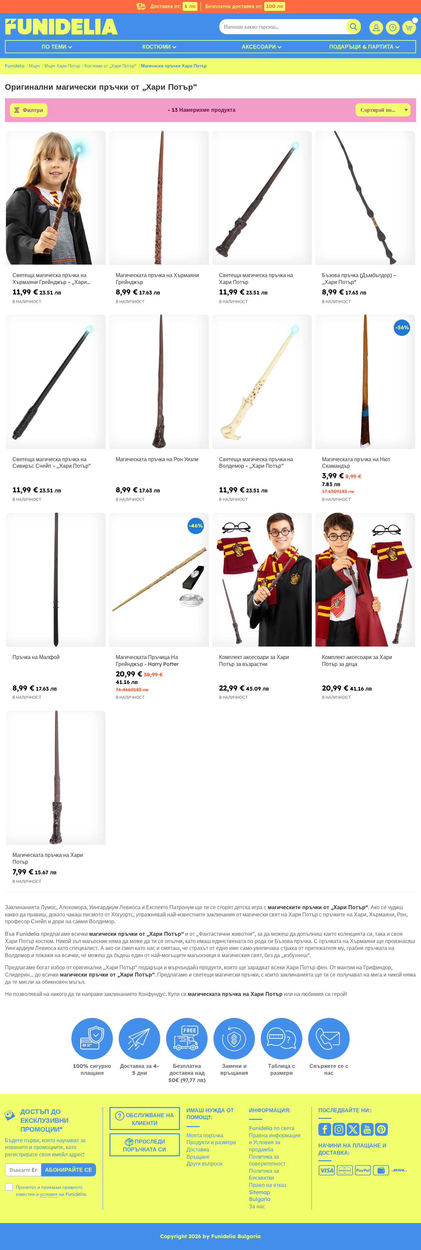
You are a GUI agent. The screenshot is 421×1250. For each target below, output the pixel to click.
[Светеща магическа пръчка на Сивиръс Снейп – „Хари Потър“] (56, 382)
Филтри (33, 110)
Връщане (198, 1156)
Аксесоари (259, 46)
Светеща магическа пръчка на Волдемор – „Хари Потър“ (256, 462)
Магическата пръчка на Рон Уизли (157, 459)
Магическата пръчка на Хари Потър (47, 858)
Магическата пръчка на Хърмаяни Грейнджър (157, 278)
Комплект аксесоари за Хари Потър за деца (357, 660)
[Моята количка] (409, 28)
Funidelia (14, 65)
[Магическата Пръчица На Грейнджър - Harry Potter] (159, 580)
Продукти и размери (211, 1142)
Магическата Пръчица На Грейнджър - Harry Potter (147, 660)
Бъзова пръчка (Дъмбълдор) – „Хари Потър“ (359, 278)
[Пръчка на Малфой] (56, 580)
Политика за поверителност (267, 1160)
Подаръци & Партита (361, 46)
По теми (54, 46)
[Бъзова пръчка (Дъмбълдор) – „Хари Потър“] (365, 198)
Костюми (156, 46)
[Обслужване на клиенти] (393, 28)
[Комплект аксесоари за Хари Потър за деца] (365, 580)
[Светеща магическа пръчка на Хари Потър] (262, 198)
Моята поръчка (204, 1135)
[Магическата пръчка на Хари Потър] (56, 778)
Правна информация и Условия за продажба (275, 1142)
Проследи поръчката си (144, 1145)
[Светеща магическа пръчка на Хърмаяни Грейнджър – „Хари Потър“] (56, 198)
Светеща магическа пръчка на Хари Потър (256, 278)
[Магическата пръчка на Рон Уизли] (159, 382)
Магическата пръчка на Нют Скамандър (356, 462)
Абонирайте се (68, 1170)
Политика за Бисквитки (264, 1174)
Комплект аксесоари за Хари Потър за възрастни (254, 660)
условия (49, 1194)
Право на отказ (267, 1185)
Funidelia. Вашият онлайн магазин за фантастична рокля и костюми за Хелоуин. (61, 27)
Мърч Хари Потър (62, 65)
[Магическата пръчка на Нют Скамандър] (365, 382)
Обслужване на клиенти (149, 1119)
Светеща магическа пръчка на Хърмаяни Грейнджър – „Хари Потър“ (49, 279)
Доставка (197, 1149)
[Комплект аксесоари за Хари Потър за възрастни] (262, 580)
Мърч (34, 65)
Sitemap (259, 1192)
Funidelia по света (271, 1128)
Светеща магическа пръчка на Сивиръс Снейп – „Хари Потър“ (51, 462)
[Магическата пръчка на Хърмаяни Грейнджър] (159, 198)
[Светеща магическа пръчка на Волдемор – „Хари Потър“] (262, 382)
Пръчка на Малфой (36, 657)
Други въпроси (204, 1163)
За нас (257, 1206)
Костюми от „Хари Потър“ (110, 65)
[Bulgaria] (324, 1130)
